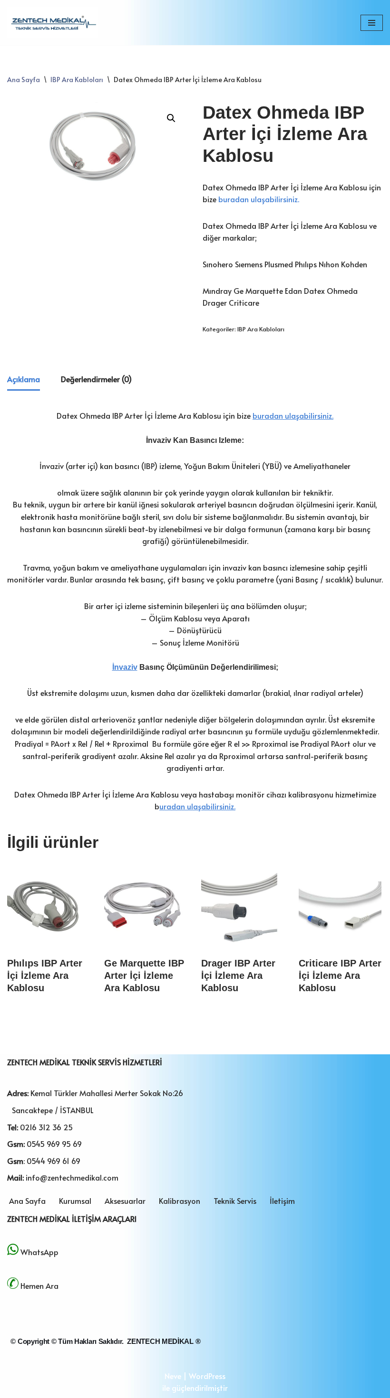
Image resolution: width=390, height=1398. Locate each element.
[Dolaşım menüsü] (372, 23)
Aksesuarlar (125, 1200)
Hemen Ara (39, 1285)
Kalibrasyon (179, 1200)
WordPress (207, 1375)
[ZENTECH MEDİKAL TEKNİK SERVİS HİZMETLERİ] (52, 22)
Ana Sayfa (23, 79)
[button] (171, 118)
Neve (173, 1375)
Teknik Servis (235, 1200)
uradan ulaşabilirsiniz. (197, 806)
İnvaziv (124, 667)
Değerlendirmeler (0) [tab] (96, 379)
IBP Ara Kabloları (76, 79)
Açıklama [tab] (23, 379)
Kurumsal (75, 1200)
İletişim (282, 1200)
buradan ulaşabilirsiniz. (258, 199)
